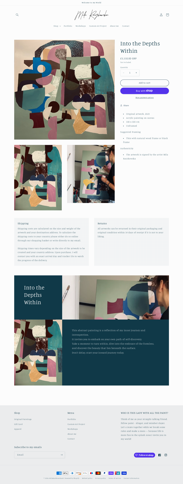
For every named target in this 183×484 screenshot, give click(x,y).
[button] (17, 15)
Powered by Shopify (72, 478)
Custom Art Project (76, 424)
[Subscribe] (61, 454)
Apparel (17, 429)
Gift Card (18, 424)
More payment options (145, 97)
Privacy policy (100, 478)
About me (72, 434)
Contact (71, 439)
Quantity (124, 67)
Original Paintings (23, 419)
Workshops (73, 429)
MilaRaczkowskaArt (56, 478)
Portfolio (72, 419)
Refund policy (87, 478)
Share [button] (126, 105)
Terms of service (115, 478)
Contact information (131, 478)
